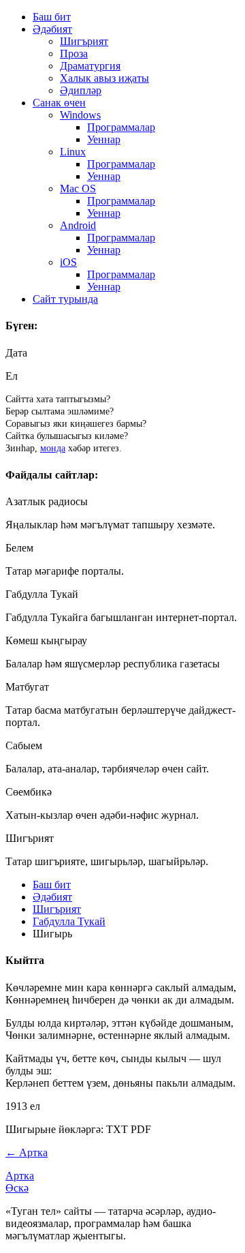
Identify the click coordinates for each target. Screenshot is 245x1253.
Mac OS (78, 188)
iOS (68, 262)
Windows (80, 115)
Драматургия (90, 66)
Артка (19, 1175)
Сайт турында (65, 299)
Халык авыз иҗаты (104, 78)
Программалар (121, 127)
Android (78, 225)
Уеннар (103, 139)
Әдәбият (52, 29)
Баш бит (52, 16)
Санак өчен (59, 102)
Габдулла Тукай (69, 921)
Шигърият (84, 41)
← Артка (26, 1152)
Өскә (17, 1188)
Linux (73, 151)
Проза (74, 53)
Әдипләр (80, 90)
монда (52, 448)
